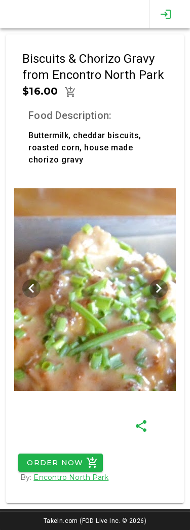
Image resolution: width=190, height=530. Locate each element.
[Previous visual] (31, 288)
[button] (70, 92)
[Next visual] (158, 288)
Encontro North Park (70, 477)
